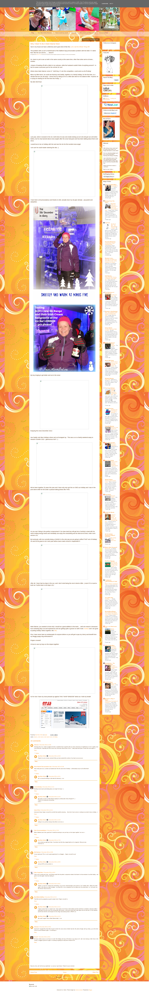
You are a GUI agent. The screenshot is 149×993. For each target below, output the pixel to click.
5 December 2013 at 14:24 (47, 810)
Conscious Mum (103, 32)
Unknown (36, 744)
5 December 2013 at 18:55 (47, 852)
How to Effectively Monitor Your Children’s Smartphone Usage (111, 614)
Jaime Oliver (37, 810)
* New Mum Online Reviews (44, 32)
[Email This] (51, 735)
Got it (111, 3)
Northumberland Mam (110, 184)
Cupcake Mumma (109, 426)
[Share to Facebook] (55, 735)
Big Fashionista (109, 408)
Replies (37, 753)
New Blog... (108, 599)
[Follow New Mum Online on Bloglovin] (110, 114)
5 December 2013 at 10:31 (54, 776)
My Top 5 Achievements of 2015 (114, 667)
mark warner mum (48, 737)
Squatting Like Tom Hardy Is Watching (114, 411)
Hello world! (108, 379)
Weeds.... (113, 629)
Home (64, 972)
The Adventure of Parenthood (109, 293)
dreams (35, 737)
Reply (35, 750)
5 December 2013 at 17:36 (54, 840)
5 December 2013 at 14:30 (54, 819)
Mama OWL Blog (109, 360)
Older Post (95, 972)
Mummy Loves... (109, 258)
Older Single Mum (38, 872)
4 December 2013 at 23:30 (45, 744)
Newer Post (33, 972)
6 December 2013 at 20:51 (45, 926)
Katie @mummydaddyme (40, 830)
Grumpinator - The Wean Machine (110, 664)
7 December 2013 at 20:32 (44, 936)
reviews (86, 628)
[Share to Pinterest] (57, 735)
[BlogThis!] (52, 735)
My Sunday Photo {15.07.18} (113, 539)
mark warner (40, 737)
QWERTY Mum (109, 682)
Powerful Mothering (110, 241)
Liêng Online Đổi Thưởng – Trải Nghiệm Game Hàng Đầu (111, 279)
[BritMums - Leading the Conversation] (111, 99)
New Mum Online (42, 756)
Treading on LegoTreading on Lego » (111, 581)
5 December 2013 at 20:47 (49, 872)
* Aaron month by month (61, 32)
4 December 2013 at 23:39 (54, 756)
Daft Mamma (108, 276)
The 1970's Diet (109, 597)
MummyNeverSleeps (110, 611)
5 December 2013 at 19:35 (54, 862)
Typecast (107, 222)
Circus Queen (108, 327)
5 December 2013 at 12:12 (48, 786)
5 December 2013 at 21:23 (54, 906)
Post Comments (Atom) (67, 977)
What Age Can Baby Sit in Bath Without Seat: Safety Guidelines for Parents (111, 261)
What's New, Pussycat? (111, 547)
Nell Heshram (37, 852)
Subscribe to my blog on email (88, 32)
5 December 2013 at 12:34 (54, 796)
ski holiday (55, 737)
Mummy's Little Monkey (111, 311)
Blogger (90, 990)
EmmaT (36, 936)
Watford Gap (39, 54)
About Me (73, 32)
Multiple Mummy (109, 378)
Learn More (105, 3)
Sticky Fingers (109, 479)
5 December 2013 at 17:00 (53, 830)
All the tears (108, 548)
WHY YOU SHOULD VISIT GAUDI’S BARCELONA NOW (111, 314)
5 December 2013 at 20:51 (54, 883)
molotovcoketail (78, 990)
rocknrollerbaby (38, 786)
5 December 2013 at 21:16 (50, 897)
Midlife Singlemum (110, 342)
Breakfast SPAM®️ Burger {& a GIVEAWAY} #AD (114, 392)
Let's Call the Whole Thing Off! (80, 47)
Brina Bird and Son (110, 442)
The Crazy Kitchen (110, 388)
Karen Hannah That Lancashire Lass (42, 766)
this (55, 630)
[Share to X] (54, 735)
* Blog (32, 32)
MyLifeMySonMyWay (39, 897)
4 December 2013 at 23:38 (58, 766)
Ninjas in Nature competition (111, 583)
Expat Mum (108, 494)
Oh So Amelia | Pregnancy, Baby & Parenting (110, 535)
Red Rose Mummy (110, 561)
